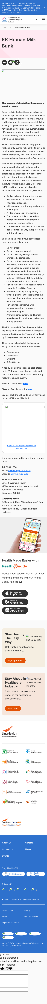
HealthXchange (15, 874)
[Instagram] (19, 890)
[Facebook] (4, 890)
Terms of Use (7, 910)
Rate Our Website (31, 916)
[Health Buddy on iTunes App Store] (15, 593)
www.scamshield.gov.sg (12, 12)
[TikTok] (34, 890)
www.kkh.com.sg (19, 474)
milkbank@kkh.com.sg (19, 470)
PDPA (4, 916)
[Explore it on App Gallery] (15, 610)
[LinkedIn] (26, 890)
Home (4, 27)
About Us (6, 842)
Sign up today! (15, 660)
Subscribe (13, 708)
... (10, 27)
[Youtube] (12, 890)
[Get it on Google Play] (15, 602)
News (28, 849)
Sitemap (27, 910)
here (25, 383)
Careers (29, 842)
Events (5, 856)
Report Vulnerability (10, 922)
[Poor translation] (9, 968)
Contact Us (7, 849)
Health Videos (36, 874)
